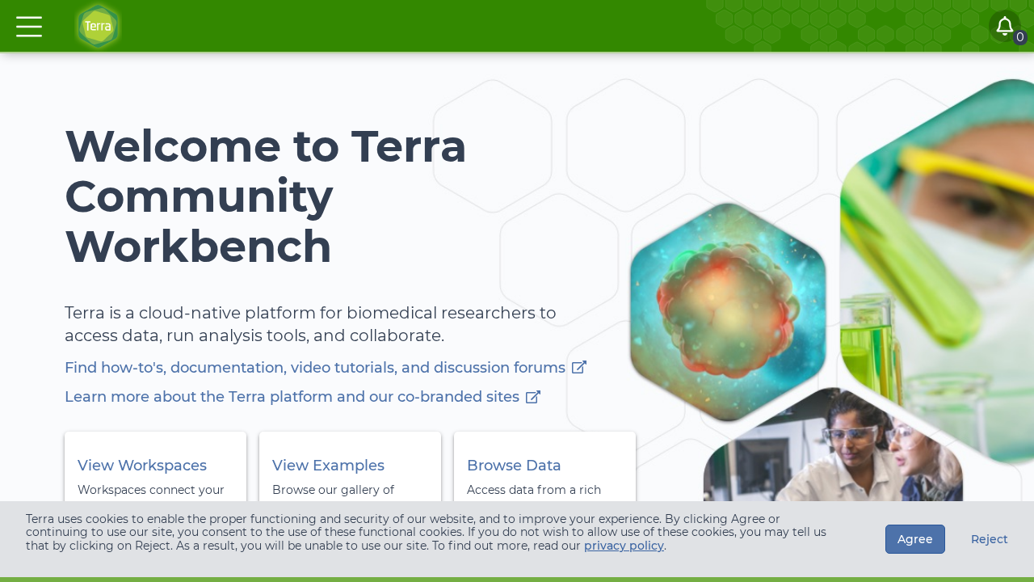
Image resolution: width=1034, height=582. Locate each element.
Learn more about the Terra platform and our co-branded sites (292, 397)
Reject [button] (989, 539)
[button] (29, 27)
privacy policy (624, 545)
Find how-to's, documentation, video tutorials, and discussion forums (315, 368)
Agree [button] (915, 539)
